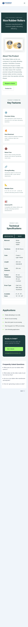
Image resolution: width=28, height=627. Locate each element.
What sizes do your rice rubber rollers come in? (13, 368)
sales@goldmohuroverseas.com (13, 353)
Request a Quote (10, 83)
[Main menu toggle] (24, 3)
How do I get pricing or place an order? (14, 384)
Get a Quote (10, 349)
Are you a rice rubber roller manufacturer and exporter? (14, 379)
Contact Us (8, 88)
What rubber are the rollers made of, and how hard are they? (14, 374)
